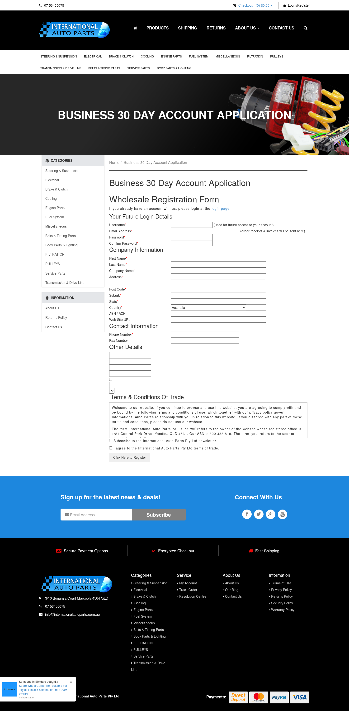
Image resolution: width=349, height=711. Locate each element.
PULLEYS (276, 56)
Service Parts (138, 68)
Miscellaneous (228, 56)
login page (221, 208)
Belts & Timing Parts (104, 68)
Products (157, 27)
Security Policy (282, 603)
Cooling (147, 56)
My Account (188, 583)
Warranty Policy (282, 609)
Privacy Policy (281, 589)
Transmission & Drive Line (60, 68)
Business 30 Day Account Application (155, 162)
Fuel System (198, 56)
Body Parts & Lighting (174, 68)
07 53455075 (53, 5)
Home (114, 162)
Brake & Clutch (121, 56)
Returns (216, 27)
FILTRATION (255, 56)
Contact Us (281, 27)
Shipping (187, 27)
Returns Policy (56, 317)
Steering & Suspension (58, 56)
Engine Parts (171, 56)
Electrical (93, 56)
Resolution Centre (192, 596)
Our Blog (231, 589)
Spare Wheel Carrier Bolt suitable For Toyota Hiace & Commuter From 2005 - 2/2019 (44, 689)
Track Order (188, 589)
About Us (246, 27)
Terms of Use (281, 583)
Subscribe (158, 514)
